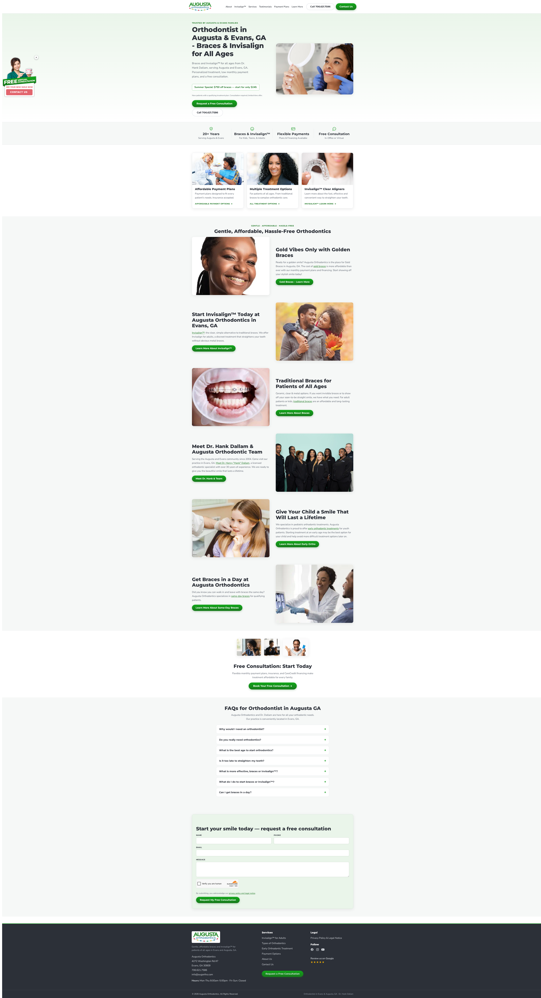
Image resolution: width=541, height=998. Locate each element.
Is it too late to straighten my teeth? (241, 760)
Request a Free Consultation (214, 103)
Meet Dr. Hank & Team (209, 478)
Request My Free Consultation (218, 900)
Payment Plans (281, 6)
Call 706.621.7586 (320, 6)
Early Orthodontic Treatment (277, 948)
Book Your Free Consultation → (272, 686)
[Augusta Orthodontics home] (200, 7)
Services (252, 6)
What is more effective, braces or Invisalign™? (248, 771)
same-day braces (240, 596)
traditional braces (302, 401)
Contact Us (346, 6)
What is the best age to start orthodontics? (246, 750)
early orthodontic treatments (323, 528)
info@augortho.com (202, 974)
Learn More (297, 6)
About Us (267, 959)
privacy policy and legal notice (242, 893)
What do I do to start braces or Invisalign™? (246, 781)
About (229, 6)
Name (199, 835)
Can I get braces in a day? (235, 792)
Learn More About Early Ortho (297, 544)
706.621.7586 (199, 970)
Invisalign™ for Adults (274, 938)
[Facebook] (312, 949)
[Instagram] (317, 949)
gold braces (319, 266)
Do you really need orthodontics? (240, 739)
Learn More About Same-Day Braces (217, 607)
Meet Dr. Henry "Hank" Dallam (232, 463)
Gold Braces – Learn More (294, 282)
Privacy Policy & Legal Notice (326, 938)
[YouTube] (322, 949)
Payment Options (271, 953)
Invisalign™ (240, 6)
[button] (19, 77)
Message (200, 860)
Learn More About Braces (294, 413)
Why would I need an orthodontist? (241, 729)
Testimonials (265, 6)
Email (199, 847)
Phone (277, 835)
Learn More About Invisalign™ (214, 348)
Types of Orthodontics (274, 943)
